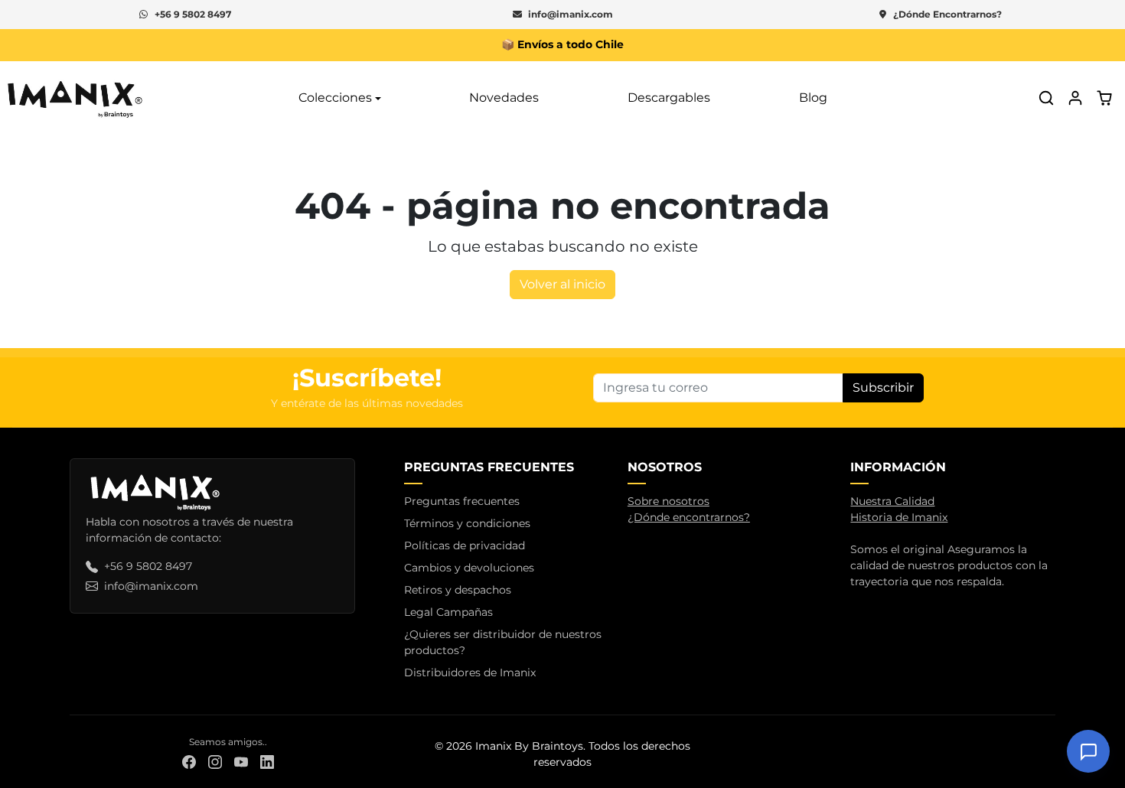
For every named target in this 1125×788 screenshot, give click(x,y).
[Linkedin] (267, 761)
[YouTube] (241, 761)
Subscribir (883, 387)
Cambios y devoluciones (469, 568)
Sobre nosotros (668, 501)
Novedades (504, 97)
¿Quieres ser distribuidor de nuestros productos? (503, 642)
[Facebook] (189, 761)
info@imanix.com (570, 14)
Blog (813, 97)
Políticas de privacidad (464, 545)
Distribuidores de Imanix (470, 672)
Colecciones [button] (335, 97)
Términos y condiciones (467, 523)
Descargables (669, 97)
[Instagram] (215, 761)
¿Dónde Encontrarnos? (947, 14)
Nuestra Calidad (892, 501)
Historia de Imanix (898, 517)
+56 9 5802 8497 (193, 14)
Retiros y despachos (457, 590)
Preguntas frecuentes (462, 501)
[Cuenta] (1075, 97)
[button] (1046, 97)
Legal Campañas (448, 612)
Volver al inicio (562, 284)
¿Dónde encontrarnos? (689, 517)
